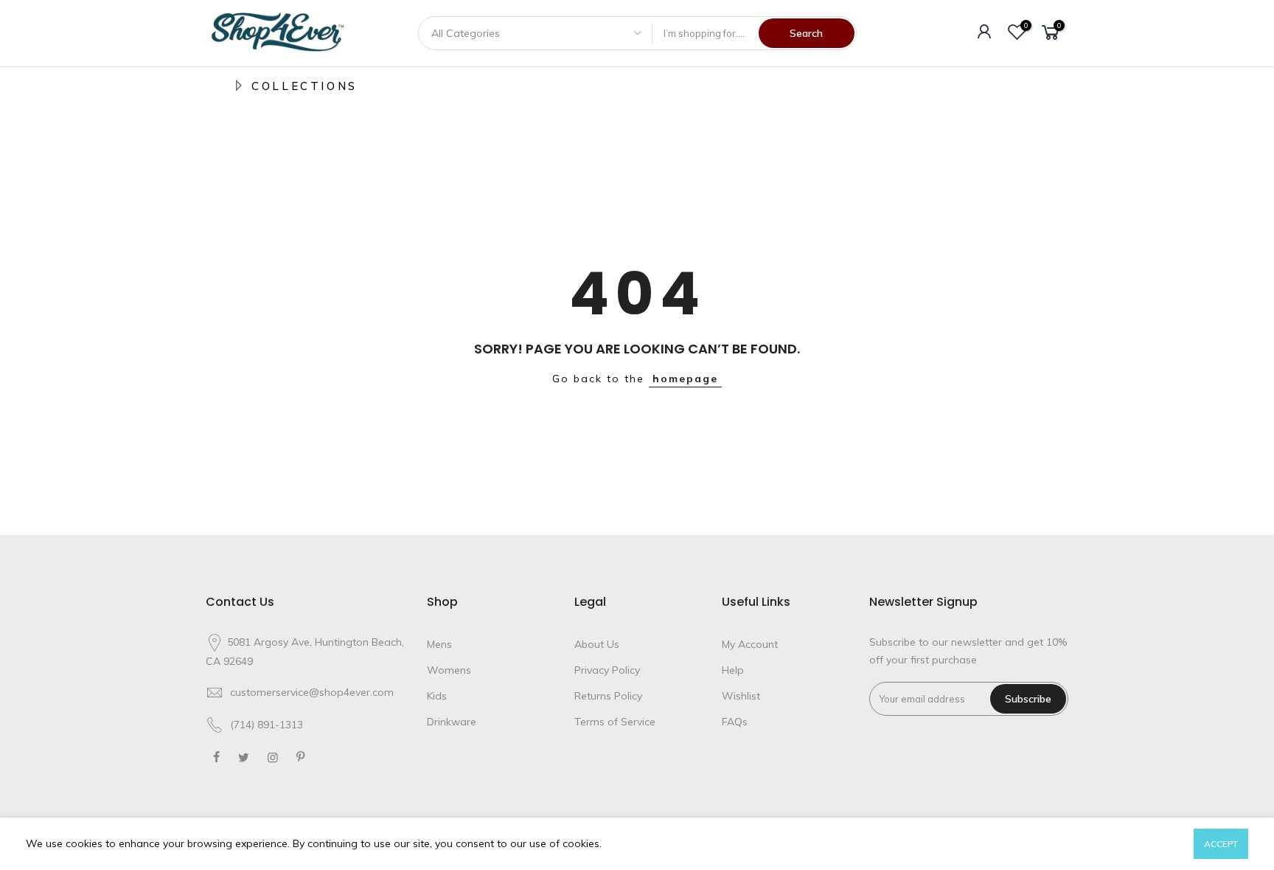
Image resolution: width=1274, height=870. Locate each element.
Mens (439, 644)
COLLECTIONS (304, 86)
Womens (449, 670)
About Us (596, 644)
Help (733, 670)
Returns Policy (608, 695)
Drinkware (451, 721)
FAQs (735, 721)
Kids (437, 695)
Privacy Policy (607, 670)
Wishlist (741, 695)
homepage (685, 378)
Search (806, 33)
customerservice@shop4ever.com (312, 692)
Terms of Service (614, 721)
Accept (1221, 843)
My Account (750, 644)
